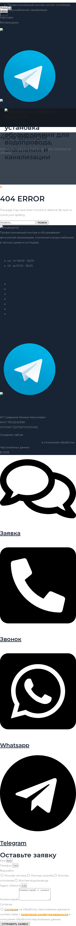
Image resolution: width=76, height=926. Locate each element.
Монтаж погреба (42, 875)
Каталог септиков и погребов (27, 309)
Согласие (6, 904)
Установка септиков (20, 284)
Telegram (13, 843)
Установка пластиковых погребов (29, 294)
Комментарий (9, 899)
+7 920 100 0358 (22, 334)
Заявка (10, 533)
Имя (3, 860)
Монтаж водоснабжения (23, 299)
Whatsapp (14, 745)
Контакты (13, 314)
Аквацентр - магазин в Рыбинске (32, 452)
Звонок (10, 639)
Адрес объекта (10, 885)
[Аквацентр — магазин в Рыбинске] (37, 113)
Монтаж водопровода (33, 880)
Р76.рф (28, 435)
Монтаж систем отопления (25, 289)
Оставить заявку (11, 106)
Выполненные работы (22, 304)
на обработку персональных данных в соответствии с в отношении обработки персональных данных (35, 914)
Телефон (6, 865)
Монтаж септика (15, 875)
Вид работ (7, 870)
